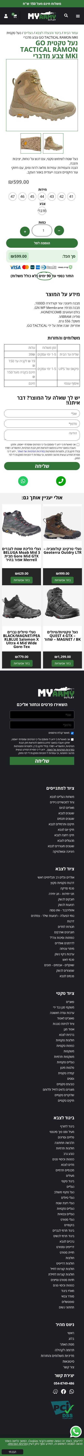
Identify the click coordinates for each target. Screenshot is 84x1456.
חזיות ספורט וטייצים (62, 1280)
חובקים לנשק (66, 899)
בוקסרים (69, 1225)
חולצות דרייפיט (65, 1263)
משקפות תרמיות (64, 1057)
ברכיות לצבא (66, 1035)
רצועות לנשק (66, 905)
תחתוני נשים (66, 1307)
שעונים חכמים (65, 819)
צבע (42, 203)
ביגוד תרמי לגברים (63, 1230)
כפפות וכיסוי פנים (63, 1285)
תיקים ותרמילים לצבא (61, 824)
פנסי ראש (68, 959)
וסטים (70, 1078)
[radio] (71, 196)
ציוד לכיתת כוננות (63, 1024)
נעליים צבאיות (65, 1214)
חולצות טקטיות (65, 1040)
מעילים (70, 1176)
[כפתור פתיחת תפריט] (78, 16)
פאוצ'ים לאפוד (65, 1018)
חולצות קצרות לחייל (62, 1269)
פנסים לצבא (67, 976)
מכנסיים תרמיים (65, 1170)
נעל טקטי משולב (64, 1192)
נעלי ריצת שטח (65, 1203)
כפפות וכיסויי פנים (63, 1159)
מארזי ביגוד (67, 1291)
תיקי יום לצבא (66, 830)
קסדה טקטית (66, 1073)
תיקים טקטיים (66, 1100)
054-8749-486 (64, 1383)
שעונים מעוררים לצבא (61, 846)
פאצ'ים (70, 1002)
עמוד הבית (71, 33)
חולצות (70, 1258)
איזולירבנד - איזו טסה (62, 910)
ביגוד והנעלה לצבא (48, 33)
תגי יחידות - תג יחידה (61, 894)
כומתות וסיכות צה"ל (62, 938)
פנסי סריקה (67, 888)
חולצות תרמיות (65, 1148)
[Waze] (55, 1391)
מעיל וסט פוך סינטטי (62, 1132)
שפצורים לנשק (65, 970)
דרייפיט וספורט (65, 1247)
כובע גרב (68, 1154)
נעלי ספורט (67, 1219)
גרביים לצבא (67, 1241)
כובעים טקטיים (65, 1084)
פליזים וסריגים (66, 1137)
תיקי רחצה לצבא (64, 835)
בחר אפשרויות (63, 580)
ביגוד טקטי (67, 1181)
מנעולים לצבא (65, 840)
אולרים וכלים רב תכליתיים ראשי (56, 877)
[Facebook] (63, 1391)
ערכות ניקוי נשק (64, 954)
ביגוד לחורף (67, 1126)
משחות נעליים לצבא (62, 797)
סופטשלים (68, 1302)
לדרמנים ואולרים (64, 943)
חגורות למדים (66, 927)
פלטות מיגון (67, 1067)
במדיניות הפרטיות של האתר (31, 451)
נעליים (28, 33)
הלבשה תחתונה (64, 1143)
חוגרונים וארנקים (64, 932)
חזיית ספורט (67, 1252)
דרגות (70, 921)
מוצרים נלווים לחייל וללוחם (58, 1089)
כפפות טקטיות (65, 1046)
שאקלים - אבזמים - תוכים (59, 965)
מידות (42, 189)
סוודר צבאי (67, 1296)
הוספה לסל (42, 243)
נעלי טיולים (67, 1197)
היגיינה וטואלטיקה (63, 851)
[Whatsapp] (71, 1391)
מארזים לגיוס (66, 808)
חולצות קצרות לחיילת (61, 1274)
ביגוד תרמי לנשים (63, 1236)
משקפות (69, 1051)
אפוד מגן (69, 1029)
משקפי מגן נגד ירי (63, 1007)
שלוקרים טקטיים (64, 1095)
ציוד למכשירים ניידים (62, 802)
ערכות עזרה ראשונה (62, 1013)
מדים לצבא (67, 1165)
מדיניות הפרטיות (17, 1444)
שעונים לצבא (66, 813)
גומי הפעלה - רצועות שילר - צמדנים (52, 916)
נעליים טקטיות (65, 1062)
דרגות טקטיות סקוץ (62, 883)
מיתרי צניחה (67, 949)
